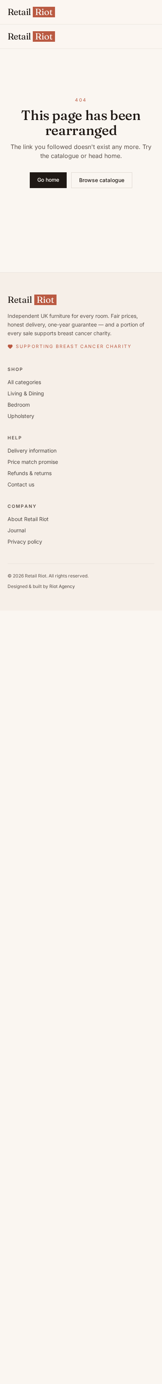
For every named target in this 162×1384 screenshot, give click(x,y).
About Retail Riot (28, 519)
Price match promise (33, 462)
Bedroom (19, 404)
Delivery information (32, 450)
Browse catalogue (101, 180)
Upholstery (21, 416)
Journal (17, 530)
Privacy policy (25, 541)
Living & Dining (26, 393)
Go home (48, 179)
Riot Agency (62, 586)
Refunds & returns (30, 473)
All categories (24, 382)
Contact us (21, 484)
